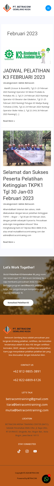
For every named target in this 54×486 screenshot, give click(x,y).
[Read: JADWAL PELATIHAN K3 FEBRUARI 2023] (27, 55)
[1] (46, 480)
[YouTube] (35, 451)
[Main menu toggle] (48, 8)
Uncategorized (10, 82)
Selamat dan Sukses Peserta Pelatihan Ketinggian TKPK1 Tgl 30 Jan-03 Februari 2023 (25, 185)
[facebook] (19, 451)
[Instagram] (27, 451)
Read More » (9, 120)
